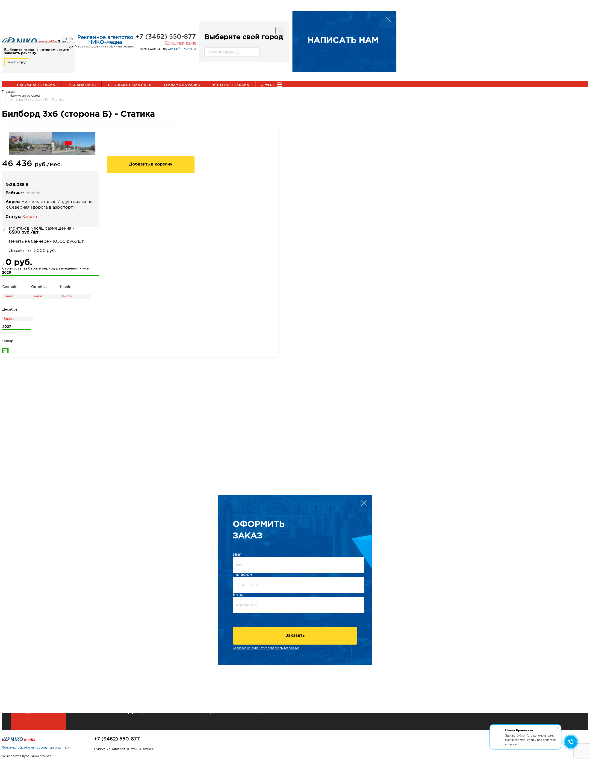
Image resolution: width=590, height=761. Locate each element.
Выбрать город (16, 62)
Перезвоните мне (180, 42)
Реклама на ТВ (82, 85)
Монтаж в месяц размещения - (41, 230)
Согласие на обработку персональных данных (266, 648)
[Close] (279, 30)
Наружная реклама (36, 85)
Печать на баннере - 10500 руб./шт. (47, 241)
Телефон (242, 575)
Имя (237, 555)
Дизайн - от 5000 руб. (32, 251)
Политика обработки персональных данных (35, 747)
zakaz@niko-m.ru (182, 48)
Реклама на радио (182, 85)
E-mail (239, 595)
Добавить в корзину (150, 164)
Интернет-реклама (231, 85)
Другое (268, 85)
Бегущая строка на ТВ (129, 85)
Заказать (295, 635)
